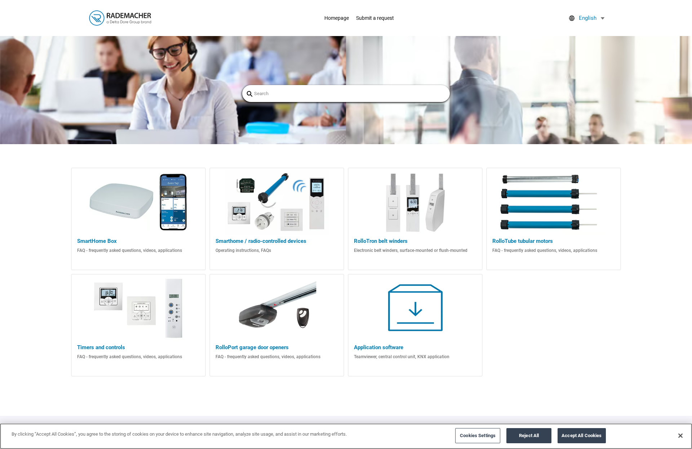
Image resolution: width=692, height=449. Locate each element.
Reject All (529, 435)
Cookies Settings (478, 435)
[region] (346, 436)
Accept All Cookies (582, 435)
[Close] (680, 436)
